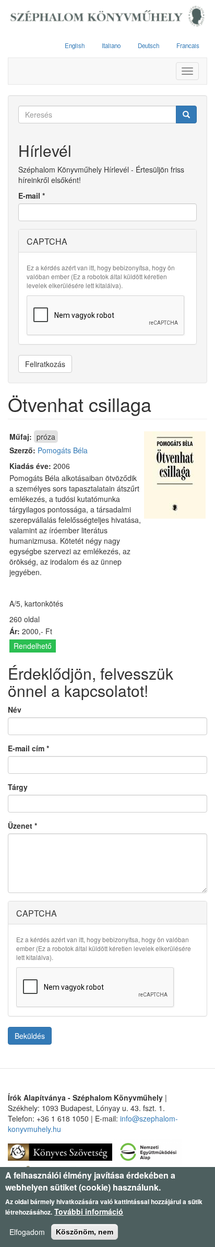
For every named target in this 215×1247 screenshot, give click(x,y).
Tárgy (18, 787)
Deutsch (148, 45)
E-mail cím (28, 748)
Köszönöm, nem (84, 1232)
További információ (88, 1211)
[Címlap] (107, 16)
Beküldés (30, 1036)
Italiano (111, 45)
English (75, 45)
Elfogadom (27, 1232)
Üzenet (22, 825)
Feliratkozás (45, 364)
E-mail (31, 195)
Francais (187, 45)
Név (14, 709)
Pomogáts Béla (63, 450)
